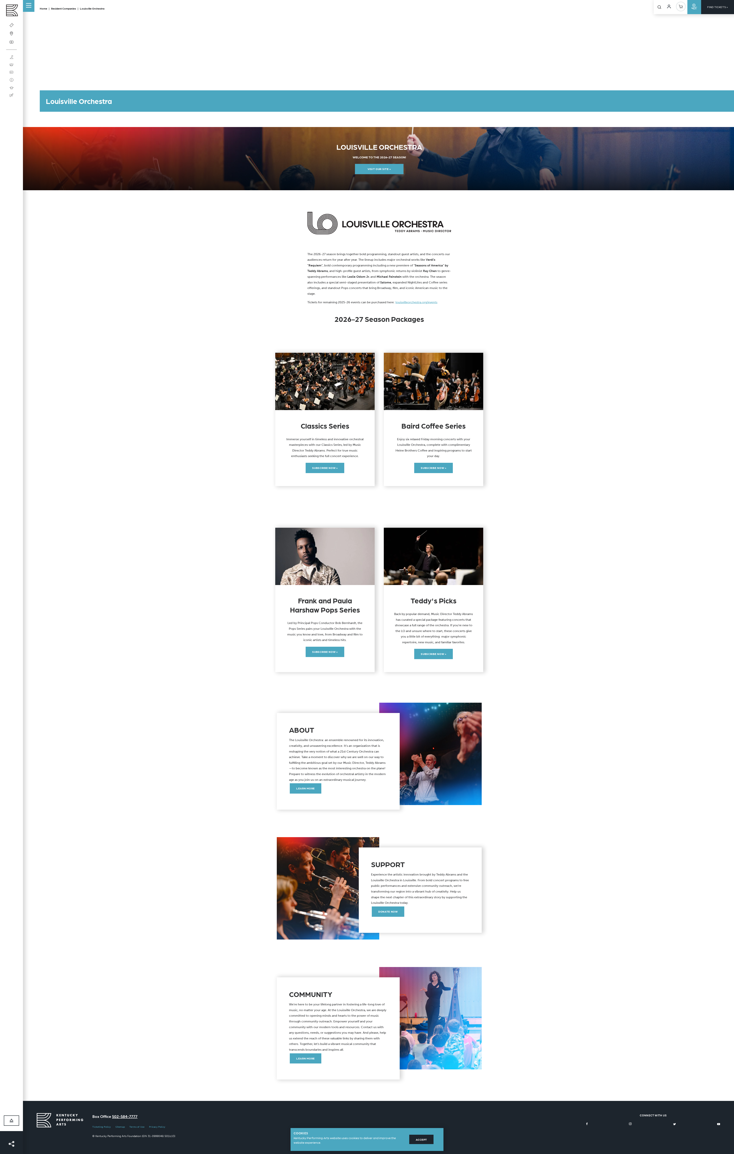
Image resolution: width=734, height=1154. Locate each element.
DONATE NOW (388, 911)
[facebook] (587, 1124)
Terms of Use (137, 1127)
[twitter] (674, 1124)
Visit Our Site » (379, 168)
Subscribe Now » (325, 467)
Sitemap (120, 1127)
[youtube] (718, 1124)
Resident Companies (63, 8)
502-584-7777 (124, 1116)
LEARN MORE (305, 788)
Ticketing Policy (101, 1127)
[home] (11, 11)
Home (43, 8)
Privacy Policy (157, 1127)
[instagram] (630, 1124)
